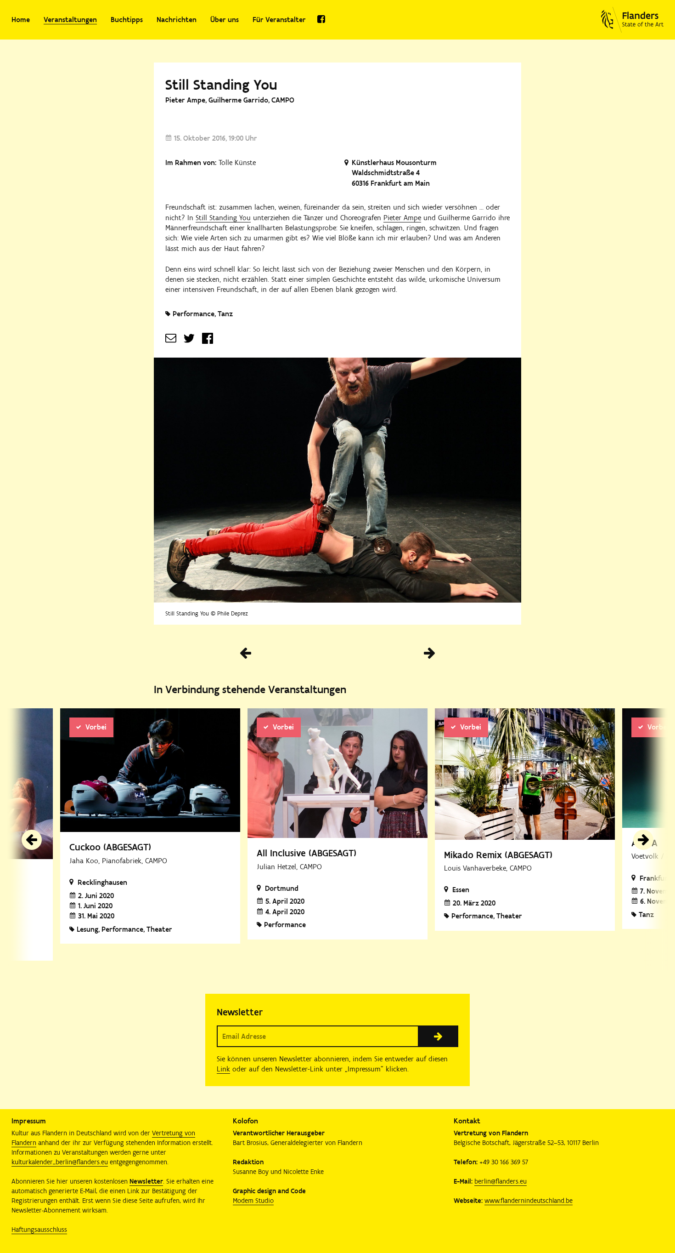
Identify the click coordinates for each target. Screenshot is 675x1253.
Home (20, 19)
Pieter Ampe (402, 217)
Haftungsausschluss (39, 1229)
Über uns (224, 19)
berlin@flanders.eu (500, 1181)
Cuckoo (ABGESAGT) (110, 847)
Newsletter (146, 1181)
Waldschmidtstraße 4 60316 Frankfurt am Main (391, 177)
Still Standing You (223, 217)
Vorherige (246, 653)
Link (223, 1069)
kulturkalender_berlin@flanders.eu (59, 1162)
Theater (159, 929)
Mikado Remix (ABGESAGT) (498, 854)
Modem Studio (253, 1200)
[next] (643, 840)
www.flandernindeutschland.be (528, 1200)
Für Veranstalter (279, 19)
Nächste (429, 653)
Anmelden (438, 1036)
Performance (193, 313)
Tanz (225, 313)
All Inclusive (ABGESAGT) (306, 853)
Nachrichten (177, 19)
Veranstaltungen (70, 19)
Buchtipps (127, 19)
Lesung (87, 929)
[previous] (32, 840)
